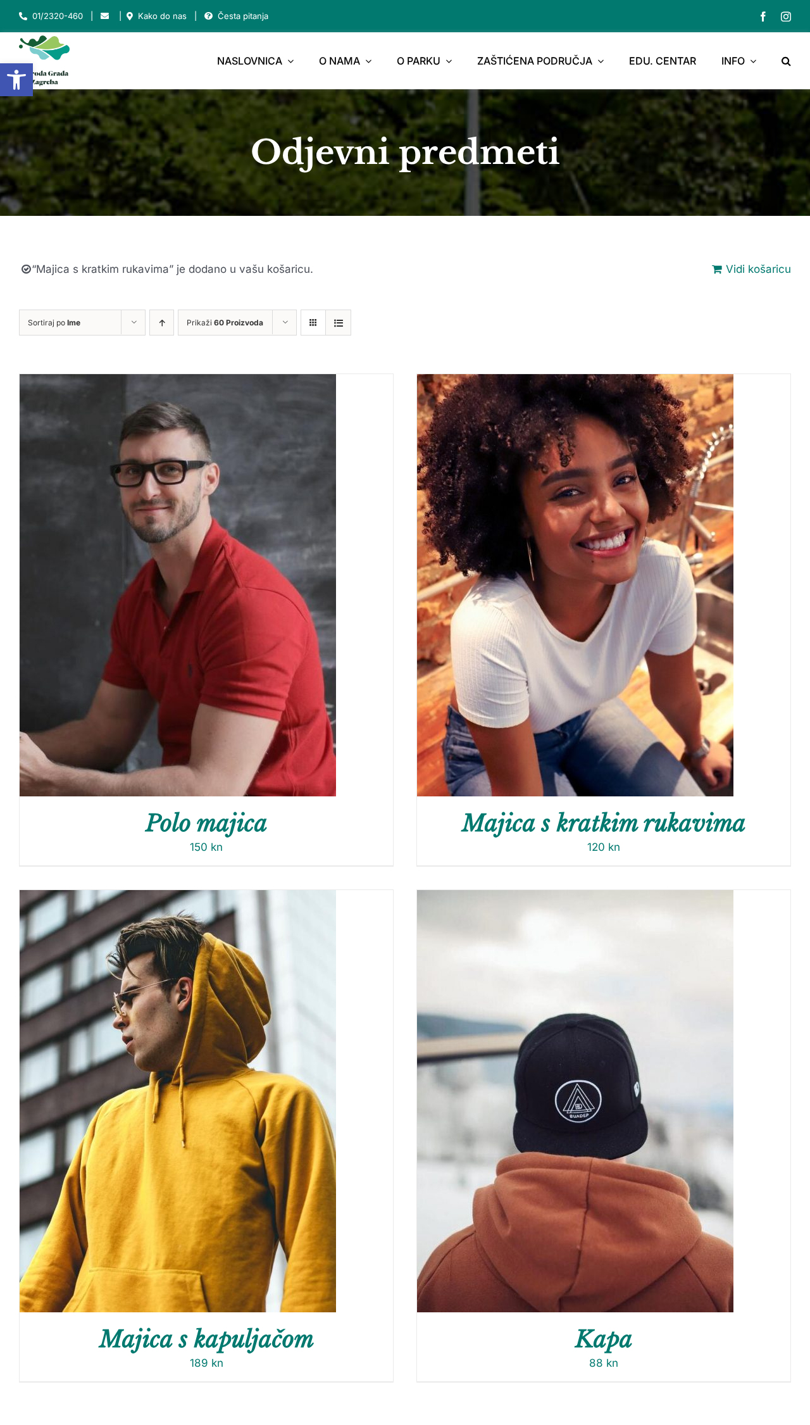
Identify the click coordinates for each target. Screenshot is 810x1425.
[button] (16, 79)
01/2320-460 (57, 16)
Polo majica (207, 823)
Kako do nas (162, 16)
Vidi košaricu (758, 269)
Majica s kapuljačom (206, 1339)
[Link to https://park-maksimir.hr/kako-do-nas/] (130, 16)
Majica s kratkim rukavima (604, 823)
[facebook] (763, 16)
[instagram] (786, 16)
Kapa (604, 1339)
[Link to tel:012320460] (23, 16)
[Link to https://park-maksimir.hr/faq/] (208, 16)
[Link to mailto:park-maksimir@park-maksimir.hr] (105, 16)
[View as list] (338, 322)
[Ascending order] (161, 323)
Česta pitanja (243, 16)
